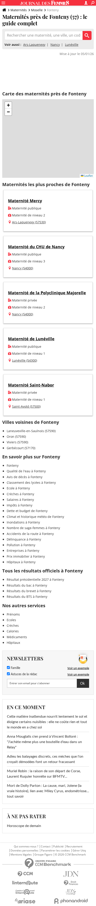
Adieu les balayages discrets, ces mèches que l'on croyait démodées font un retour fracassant (45, 759)
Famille (15, 668)
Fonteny (13, 465)
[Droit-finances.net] (71, 883)
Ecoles (11, 620)
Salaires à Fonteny (20, 499)
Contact (45, 846)
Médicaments (17, 637)
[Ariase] (25, 900)
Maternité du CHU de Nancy (36, 246)
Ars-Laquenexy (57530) (29, 222)
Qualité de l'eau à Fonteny (26, 471)
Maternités (18, 10)
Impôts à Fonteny (19, 505)
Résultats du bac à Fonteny (27, 585)
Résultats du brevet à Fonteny (29, 591)
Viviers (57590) (17, 442)
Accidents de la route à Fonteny (30, 534)
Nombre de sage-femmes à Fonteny (33, 528)
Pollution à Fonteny (21, 545)
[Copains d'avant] (25, 892)
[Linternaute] (25, 883)
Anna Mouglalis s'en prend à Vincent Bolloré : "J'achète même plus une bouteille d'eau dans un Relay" (44, 742)
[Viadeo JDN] (71, 892)
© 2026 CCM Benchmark (70, 854)
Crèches (13, 625)
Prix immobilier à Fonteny (26, 556)
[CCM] (25, 874)
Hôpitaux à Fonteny (21, 562)
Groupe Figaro (43, 854)
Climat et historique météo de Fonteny (35, 517)
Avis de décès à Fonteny (24, 477)
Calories (13, 631)
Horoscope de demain (24, 826)
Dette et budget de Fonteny (27, 511)
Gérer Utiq (79, 850)
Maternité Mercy (25, 200)
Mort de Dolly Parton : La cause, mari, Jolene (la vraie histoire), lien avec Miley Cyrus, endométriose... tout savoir (48, 791)
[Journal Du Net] (71, 874)
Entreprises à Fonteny (23, 550)
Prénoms (13, 614)
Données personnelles (24, 850)
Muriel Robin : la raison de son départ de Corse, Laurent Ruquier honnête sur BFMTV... (44, 773)
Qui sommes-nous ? (26, 846)
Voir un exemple (78, 668)
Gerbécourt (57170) (21, 448)
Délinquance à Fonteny (24, 539)
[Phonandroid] (71, 901)
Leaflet (88, 176)
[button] (8, 105)
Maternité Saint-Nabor (31, 385)
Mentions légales (21, 854)
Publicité (58, 846)
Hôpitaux (13, 642)
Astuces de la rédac (23, 674)
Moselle (37, 10)
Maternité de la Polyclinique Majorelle (47, 292)
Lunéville (71, 44)
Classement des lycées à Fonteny (31, 482)
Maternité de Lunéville (31, 338)
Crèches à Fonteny (20, 494)
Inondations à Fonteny (23, 522)
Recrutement (74, 846)
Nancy (55, 44)
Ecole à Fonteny (18, 488)
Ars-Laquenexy (34, 44)
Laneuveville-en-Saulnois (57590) (31, 431)
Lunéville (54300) (24, 360)
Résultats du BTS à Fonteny (27, 596)
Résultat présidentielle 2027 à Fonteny (35, 579)
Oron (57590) (16, 436)
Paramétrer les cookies (55, 850)
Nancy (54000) (22, 268)
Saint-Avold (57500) (26, 406)
